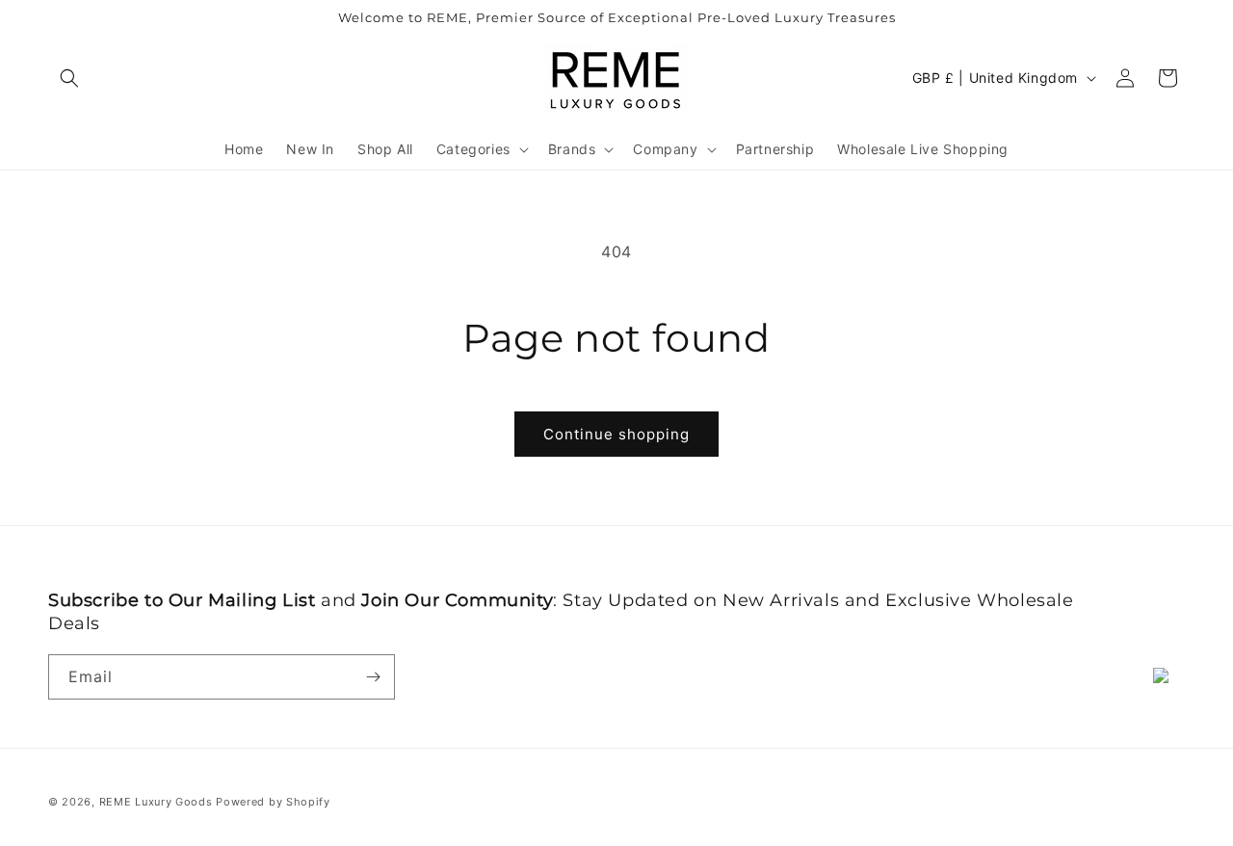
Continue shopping (616, 434)
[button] (69, 78)
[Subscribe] (373, 677)
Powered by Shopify (273, 801)
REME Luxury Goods (156, 801)
